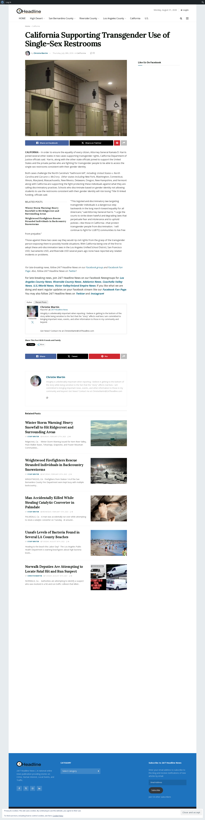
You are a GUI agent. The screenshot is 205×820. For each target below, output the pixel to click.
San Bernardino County (61, 18)
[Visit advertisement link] (76, 365)
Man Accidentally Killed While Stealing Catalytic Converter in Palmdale (49, 502)
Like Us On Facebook (149, 62)
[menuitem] (2, 2)
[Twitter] (32, 322)
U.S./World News (43, 285)
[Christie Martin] (32, 311)
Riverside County (88, 18)
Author (29, 302)
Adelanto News (92, 281)
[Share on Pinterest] (117, 143)
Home (27, 26)
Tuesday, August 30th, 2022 (53, 541)
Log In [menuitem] (8, 2)
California (135, 18)
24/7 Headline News (59, 309)
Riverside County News (67, 281)
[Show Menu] (187, 18)
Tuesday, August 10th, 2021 (56, 576)
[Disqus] (76, 633)
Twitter (80, 293)
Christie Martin (41, 53)
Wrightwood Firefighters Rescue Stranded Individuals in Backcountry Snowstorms (45, 221)
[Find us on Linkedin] (39, 788)
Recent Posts (41, 302)
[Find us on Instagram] (32, 788)
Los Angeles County (113, 18)
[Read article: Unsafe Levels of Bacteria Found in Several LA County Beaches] (109, 543)
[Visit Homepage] (29, 11)
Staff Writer (33, 436)
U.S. (147, 18)
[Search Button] (181, 18)
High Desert (36, 18)
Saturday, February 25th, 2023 (54, 474)
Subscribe (155, 790)
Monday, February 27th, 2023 (54, 436)
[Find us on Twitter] (26, 788)
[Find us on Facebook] (19, 788)
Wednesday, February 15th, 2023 (55, 512)
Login (185, 10)
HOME (22, 18)
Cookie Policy (58, 816)
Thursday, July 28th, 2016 (63, 53)
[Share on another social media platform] (124, 143)
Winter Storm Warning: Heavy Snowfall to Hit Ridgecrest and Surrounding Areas (42, 211)
